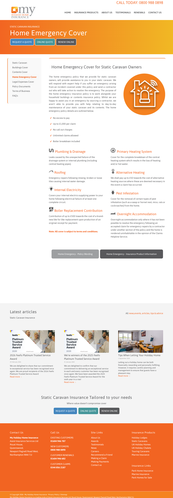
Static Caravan (19, 62)
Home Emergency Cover (24, 77)
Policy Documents (21, 86)
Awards (94, 441)
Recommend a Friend (101, 454)
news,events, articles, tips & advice (146, 313)
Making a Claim (99, 458)
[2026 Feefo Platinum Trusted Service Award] (32, 341)
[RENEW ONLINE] (66, 39)
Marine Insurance (140, 454)
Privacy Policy (53, 495)
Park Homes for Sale (142, 477)
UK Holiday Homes (141, 444)
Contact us (96, 465)
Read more (15, 377)
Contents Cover (20, 72)
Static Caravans (139, 441)
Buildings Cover (20, 67)
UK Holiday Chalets (141, 448)
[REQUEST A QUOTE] (22, 39)
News (94, 448)
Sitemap (64, 495)
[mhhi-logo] (23, 12)
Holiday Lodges (139, 437)
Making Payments (100, 461)
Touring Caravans (140, 451)
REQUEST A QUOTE (22, 42)
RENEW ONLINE (66, 42)
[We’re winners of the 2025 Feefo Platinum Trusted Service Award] (86, 341)
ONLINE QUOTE (45, 42)
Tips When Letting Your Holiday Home (139, 355)
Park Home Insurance (142, 470)
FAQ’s (15, 95)
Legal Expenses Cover (23, 81)
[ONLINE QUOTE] (45, 39)
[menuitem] (68, 12)
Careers (95, 451)
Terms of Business (21, 91)
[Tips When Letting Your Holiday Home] (140, 341)
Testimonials (97, 444)
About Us (95, 437)
